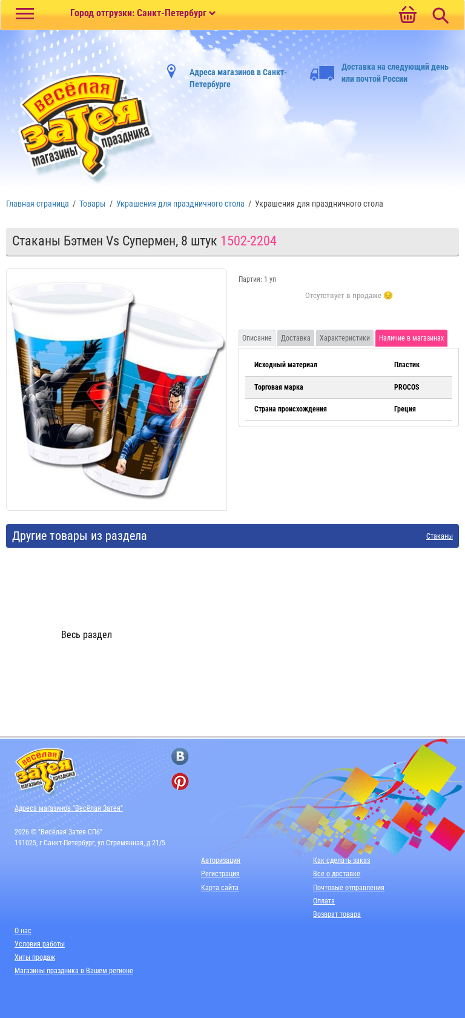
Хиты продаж (35, 957)
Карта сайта (220, 887)
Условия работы (40, 944)
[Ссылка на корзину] (407, 15)
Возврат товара (337, 914)
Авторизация (220, 860)
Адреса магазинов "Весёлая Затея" (69, 808)
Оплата (324, 901)
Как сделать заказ (341, 860)
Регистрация (220, 874)
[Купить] (349, 302)
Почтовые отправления (348, 887)
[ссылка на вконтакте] (180, 756)
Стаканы (439, 537)
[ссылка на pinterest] (180, 781)
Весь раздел (86, 634)
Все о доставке (336, 874)
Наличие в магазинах (411, 338)
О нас (23, 931)
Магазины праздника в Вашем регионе (74, 970)
